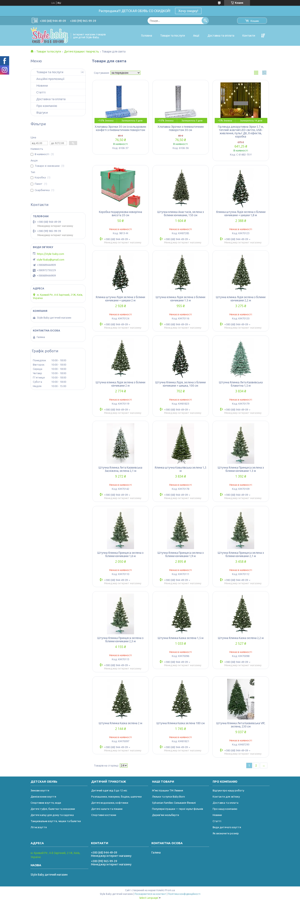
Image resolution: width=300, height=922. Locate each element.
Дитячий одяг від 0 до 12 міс (109, 790)
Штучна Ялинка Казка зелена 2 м (120, 723)
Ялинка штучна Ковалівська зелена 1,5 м (180, 469)
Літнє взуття (39, 827)
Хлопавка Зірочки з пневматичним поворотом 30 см (181, 128)
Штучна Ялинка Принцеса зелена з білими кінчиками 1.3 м (241, 469)
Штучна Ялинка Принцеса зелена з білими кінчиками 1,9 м (181, 554)
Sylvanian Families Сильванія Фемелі (174, 802)
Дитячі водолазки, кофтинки (109, 802)
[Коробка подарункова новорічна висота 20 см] (120, 187)
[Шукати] (205, 20)
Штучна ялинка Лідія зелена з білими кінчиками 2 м (120, 384)
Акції (196, 35)
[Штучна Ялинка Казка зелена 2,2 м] (241, 613)
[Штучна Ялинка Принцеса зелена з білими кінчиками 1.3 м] (241, 443)
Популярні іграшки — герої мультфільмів (177, 808)
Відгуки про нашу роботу (228, 790)
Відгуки (42, 112)
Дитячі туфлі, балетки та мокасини (53, 808)
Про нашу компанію (225, 808)
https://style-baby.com (50, 253)
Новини (42, 85)
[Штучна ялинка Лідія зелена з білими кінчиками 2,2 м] (241, 273)
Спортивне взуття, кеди (46, 802)
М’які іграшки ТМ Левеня (167, 790)
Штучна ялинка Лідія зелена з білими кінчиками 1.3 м (180, 298)
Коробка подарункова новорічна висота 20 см (120, 213)
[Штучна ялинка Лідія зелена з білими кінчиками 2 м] (120, 358)
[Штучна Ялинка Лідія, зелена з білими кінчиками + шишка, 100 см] (181, 358)
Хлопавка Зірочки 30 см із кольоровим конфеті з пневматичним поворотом (120, 128)
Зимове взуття (40, 790)
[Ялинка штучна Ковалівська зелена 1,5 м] (181, 443)
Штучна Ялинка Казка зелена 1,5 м (180, 638)
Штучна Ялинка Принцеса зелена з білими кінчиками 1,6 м (120, 554)
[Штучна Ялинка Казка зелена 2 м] (120, 699)
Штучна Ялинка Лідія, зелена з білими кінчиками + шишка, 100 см (180, 384)
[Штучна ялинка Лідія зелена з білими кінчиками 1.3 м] (181, 273)
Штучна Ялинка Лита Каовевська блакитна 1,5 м (241, 384)
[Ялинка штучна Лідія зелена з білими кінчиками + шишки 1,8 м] (241, 187)
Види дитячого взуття (227, 827)
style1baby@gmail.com (50, 259)
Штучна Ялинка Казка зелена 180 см (181, 723)
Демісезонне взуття (43, 796)
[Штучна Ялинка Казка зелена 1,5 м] (181, 613)
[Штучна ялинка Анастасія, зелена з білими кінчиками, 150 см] (181, 187)
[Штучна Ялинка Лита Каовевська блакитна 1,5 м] (241, 358)
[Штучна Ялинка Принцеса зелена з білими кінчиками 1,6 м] (120, 528)
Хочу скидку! (188, 11)
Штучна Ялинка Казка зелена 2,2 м (241, 638)
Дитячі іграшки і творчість (81, 51)
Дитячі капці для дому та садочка (52, 814)
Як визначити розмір (226, 833)
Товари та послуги (172, 35)
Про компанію (46, 105)
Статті (41, 92)
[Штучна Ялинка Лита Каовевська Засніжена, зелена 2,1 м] (120, 443)
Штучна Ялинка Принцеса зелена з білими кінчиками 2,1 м (241, 554)
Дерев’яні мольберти (165, 814)
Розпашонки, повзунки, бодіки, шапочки (116, 796)
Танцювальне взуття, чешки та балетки (56, 821)
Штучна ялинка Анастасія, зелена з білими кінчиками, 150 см (180, 213)
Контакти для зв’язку (226, 796)
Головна (146, 35)
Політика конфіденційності (184, 894)
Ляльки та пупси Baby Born (168, 796)
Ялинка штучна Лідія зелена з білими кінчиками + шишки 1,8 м (241, 213)
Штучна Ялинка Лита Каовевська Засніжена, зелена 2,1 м (120, 469)
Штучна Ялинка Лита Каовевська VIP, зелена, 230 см (240, 725)
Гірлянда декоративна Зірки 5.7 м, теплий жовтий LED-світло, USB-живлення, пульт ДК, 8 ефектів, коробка (241, 131)
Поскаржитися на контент (150, 894)
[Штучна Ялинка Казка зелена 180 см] (181, 699)
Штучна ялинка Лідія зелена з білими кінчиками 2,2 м (241, 298)
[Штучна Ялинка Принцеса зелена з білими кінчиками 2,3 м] (120, 613)
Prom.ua (170, 890)
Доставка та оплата (221, 35)
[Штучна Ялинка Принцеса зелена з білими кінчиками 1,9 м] (181, 528)
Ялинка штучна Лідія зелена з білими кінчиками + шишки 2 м (120, 298)
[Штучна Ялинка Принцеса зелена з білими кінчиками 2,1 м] (241, 528)
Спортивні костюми (103, 814)
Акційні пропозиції (50, 79)
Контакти (248, 35)
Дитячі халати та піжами (106, 808)
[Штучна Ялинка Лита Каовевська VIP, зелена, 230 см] (241, 699)
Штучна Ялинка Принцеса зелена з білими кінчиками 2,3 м (120, 639)
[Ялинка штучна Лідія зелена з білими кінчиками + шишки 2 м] (120, 273)
